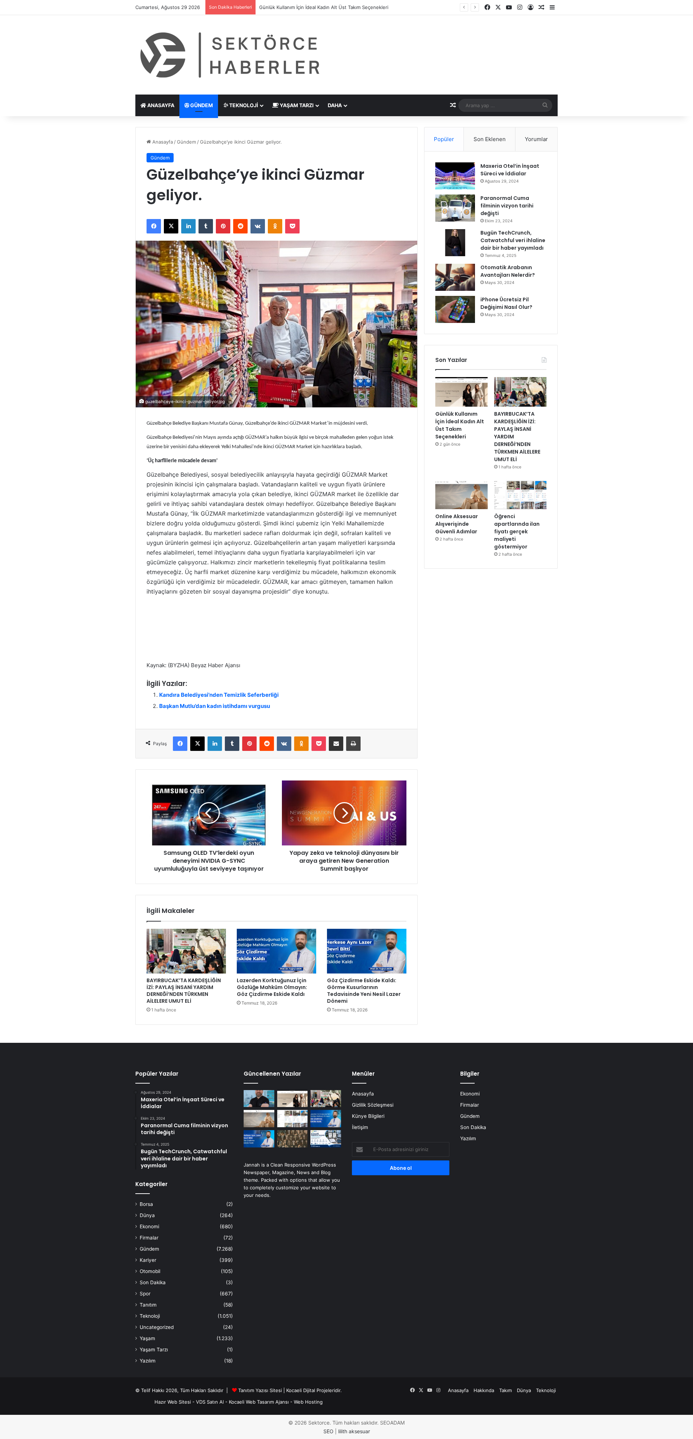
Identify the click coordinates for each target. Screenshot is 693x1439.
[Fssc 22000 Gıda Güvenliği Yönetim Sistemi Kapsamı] (325, 1138)
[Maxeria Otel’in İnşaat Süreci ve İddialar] (455, 175)
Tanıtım (148, 1305)
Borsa (146, 1204)
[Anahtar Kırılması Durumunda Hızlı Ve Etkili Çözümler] (292, 1138)
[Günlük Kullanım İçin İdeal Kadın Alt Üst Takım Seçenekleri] (461, 392)
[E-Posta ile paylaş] (336, 743)
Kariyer (148, 1260)
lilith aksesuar (354, 1431)
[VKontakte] (257, 226)
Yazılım (148, 1361)
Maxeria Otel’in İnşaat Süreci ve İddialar (509, 169)
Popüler (444, 139)
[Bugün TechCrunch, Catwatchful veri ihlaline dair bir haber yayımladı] (455, 242)
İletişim (360, 1127)
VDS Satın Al (210, 1402)
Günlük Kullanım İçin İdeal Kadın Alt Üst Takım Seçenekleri (459, 425)
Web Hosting (308, 1402)
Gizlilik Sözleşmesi (372, 1105)
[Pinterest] (223, 226)
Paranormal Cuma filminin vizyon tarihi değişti (506, 205)
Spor (145, 1293)
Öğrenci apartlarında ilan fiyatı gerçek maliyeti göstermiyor (517, 531)
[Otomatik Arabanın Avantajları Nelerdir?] (455, 277)
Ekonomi (149, 1226)
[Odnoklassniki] (275, 226)
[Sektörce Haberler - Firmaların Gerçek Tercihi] (228, 55)
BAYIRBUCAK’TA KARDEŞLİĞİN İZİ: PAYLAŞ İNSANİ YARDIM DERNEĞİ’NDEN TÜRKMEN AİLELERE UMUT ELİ (184, 991)
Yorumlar (536, 139)
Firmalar (149, 1238)
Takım (505, 1390)
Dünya (147, 1215)
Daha (335, 105)
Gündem (201, 105)
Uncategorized (157, 1327)
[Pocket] (292, 226)
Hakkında (484, 1390)
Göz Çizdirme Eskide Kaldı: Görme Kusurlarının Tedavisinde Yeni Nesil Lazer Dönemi (364, 991)
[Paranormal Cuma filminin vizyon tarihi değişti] (455, 208)
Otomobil (150, 1271)
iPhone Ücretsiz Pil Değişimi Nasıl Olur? (506, 303)
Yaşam (147, 1338)
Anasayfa (160, 105)
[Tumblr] (206, 226)
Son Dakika (153, 1282)
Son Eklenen (490, 139)
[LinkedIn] (188, 226)
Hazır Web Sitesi (172, 1402)
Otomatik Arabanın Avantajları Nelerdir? (507, 271)
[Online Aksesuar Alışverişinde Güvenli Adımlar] (461, 494)
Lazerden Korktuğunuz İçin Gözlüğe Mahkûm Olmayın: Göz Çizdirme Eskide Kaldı (272, 987)
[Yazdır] (353, 743)
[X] (171, 226)
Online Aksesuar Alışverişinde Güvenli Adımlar (456, 524)
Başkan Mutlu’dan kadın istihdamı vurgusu (214, 706)
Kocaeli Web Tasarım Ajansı (259, 1402)
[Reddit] (240, 226)
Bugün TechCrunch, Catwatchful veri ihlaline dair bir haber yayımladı (512, 240)
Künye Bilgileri (368, 1116)
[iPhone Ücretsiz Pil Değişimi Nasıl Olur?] (455, 309)
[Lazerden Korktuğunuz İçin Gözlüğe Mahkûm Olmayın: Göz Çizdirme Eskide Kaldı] (276, 951)
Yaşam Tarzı (296, 105)
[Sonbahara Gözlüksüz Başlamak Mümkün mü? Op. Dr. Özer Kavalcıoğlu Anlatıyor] (259, 1098)
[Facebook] (154, 226)
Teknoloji (243, 105)
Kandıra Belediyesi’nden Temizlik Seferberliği (219, 694)
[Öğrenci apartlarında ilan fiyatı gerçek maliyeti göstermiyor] (520, 494)
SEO (328, 1431)
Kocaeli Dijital (300, 1390)
